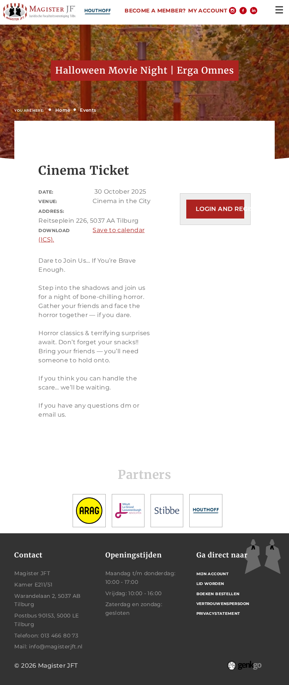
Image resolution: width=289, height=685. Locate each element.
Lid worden (210, 583)
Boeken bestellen (218, 593)
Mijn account (212, 573)
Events (88, 110)
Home (62, 110)
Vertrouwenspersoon (222, 603)
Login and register (220, 208)
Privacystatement (218, 613)
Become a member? (155, 10)
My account (207, 10)
